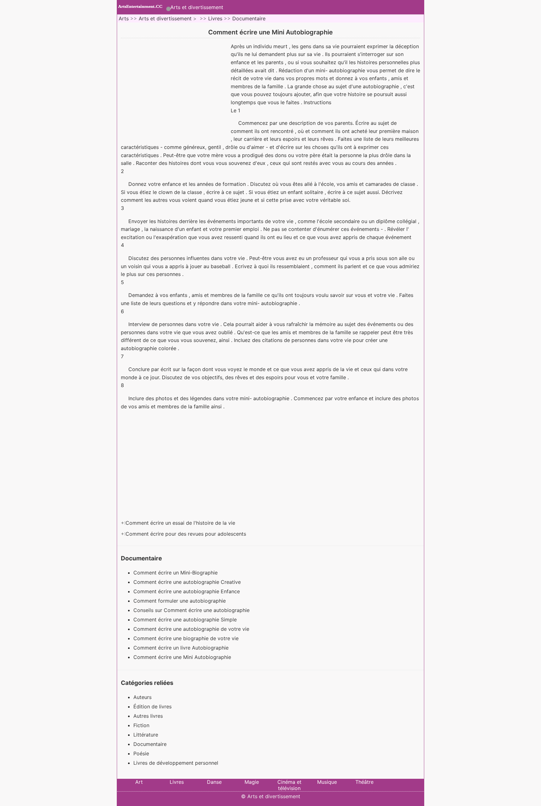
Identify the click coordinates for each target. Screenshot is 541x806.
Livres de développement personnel (175, 763)
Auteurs (142, 697)
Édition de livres (152, 706)
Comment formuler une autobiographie (180, 601)
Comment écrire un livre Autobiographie (181, 648)
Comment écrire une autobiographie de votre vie (192, 629)
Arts (124, 18)
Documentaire (248, 18)
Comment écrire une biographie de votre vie (186, 638)
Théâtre (364, 782)
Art (139, 782)
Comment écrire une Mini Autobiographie (183, 657)
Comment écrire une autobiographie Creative (187, 582)
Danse (214, 782)
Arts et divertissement (196, 7)
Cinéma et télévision (289, 785)
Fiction (141, 725)
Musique (327, 782)
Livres (215, 18)
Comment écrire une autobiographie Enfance (187, 591)
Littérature (145, 735)
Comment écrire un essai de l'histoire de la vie (181, 523)
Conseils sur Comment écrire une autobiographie (192, 610)
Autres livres (148, 716)
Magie (252, 782)
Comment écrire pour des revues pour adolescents (187, 534)
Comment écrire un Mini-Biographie (176, 572)
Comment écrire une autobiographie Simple (185, 619)
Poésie (141, 753)
